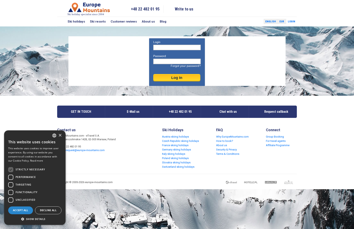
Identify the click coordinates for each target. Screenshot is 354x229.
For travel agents (276, 140)
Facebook (251, 21)
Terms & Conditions (227, 153)
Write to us (184, 9)
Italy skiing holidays (173, 153)
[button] (34, 219)
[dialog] (35, 177)
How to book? (224, 140)
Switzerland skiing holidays (178, 166)
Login (291, 21)
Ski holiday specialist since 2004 (85, 14)
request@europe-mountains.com (85, 150)
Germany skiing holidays (176, 149)
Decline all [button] (48, 210)
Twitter (257, 21)
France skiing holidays (175, 145)
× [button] (59, 135)
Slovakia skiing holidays (176, 162)
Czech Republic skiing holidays (180, 140)
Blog (163, 21)
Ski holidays (76, 21)
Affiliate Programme (277, 145)
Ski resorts (98, 21)
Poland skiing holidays (175, 158)
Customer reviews (124, 21)
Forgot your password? (186, 65)
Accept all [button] (20, 210)
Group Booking (275, 136)
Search (61, 21)
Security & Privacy (226, 149)
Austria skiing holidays (175, 136)
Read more (36, 160)
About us (148, 21)
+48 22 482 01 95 (145, 9)
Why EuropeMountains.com (232, 136)
